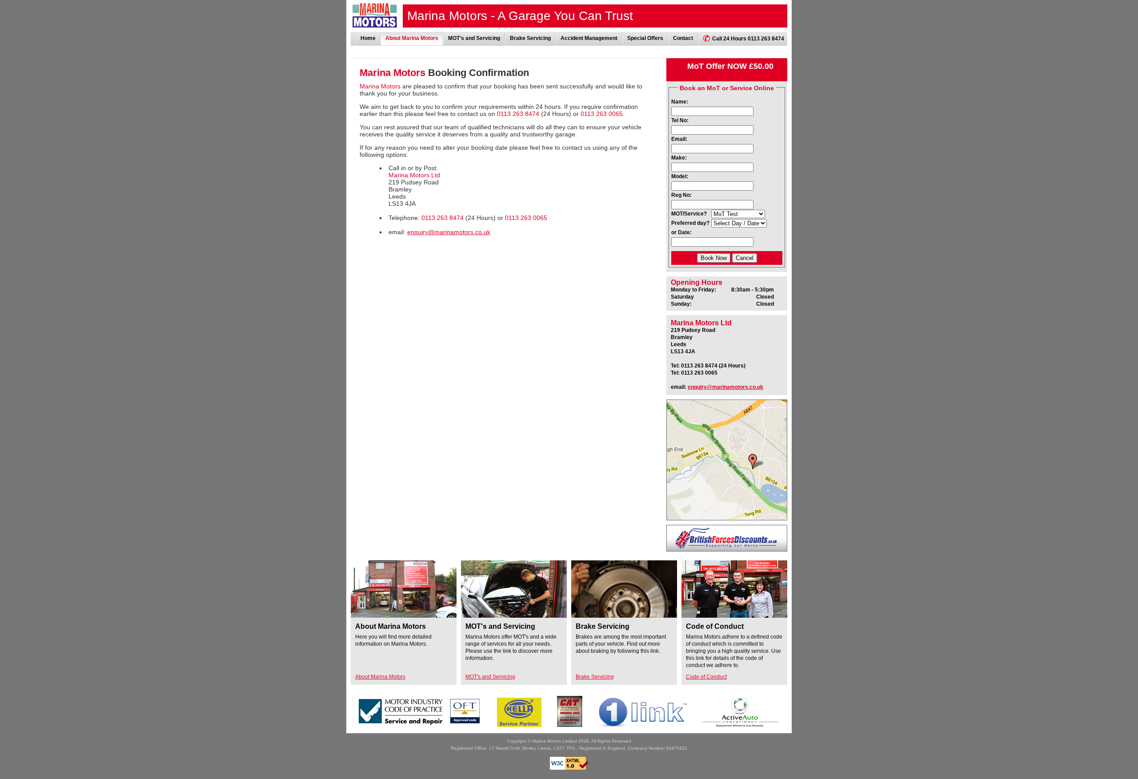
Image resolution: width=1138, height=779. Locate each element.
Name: (679, 102)
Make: (679, 158)
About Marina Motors (411, 38)
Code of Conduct (706, 677)
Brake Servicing (530, 38)
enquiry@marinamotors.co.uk (448, 232)
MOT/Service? (689, 214)
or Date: (681, 232)
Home (368, 38)
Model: (679, 176)
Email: (679, 139)
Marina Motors (375, 15)
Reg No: (681, 195)
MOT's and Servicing (474, 38)
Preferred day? (690, 223)
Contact (683, 38)
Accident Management (589, 38)
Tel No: (680, 120)
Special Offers (645, 38)
